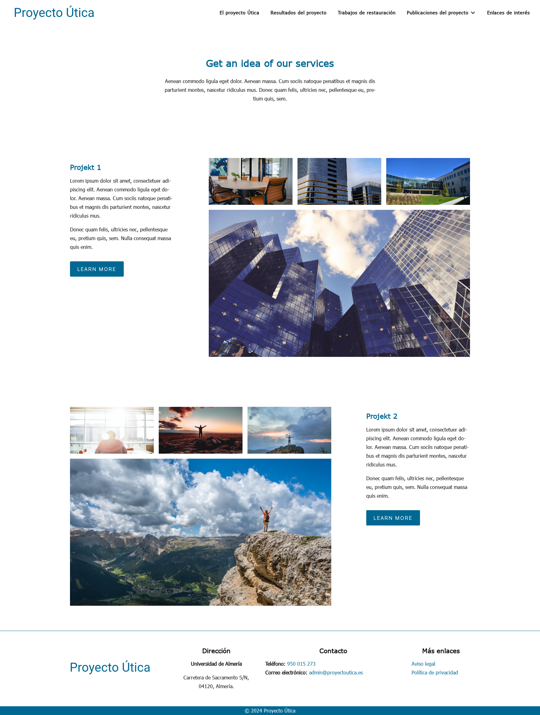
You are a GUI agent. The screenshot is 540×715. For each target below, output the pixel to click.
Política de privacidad (435, 672)
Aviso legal (423, 663)
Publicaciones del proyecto (437, 12)
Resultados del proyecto (299, 12)
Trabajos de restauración (367, 12)
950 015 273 (301, 663)
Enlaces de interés (508, 12)
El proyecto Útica (239, 12)
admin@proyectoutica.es (336, 672)
